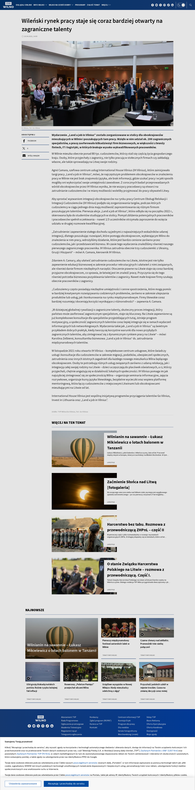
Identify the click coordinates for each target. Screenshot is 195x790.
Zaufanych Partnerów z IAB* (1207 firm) (159, 751)
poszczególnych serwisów (85, 763)
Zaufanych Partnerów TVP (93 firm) (33, 754)
